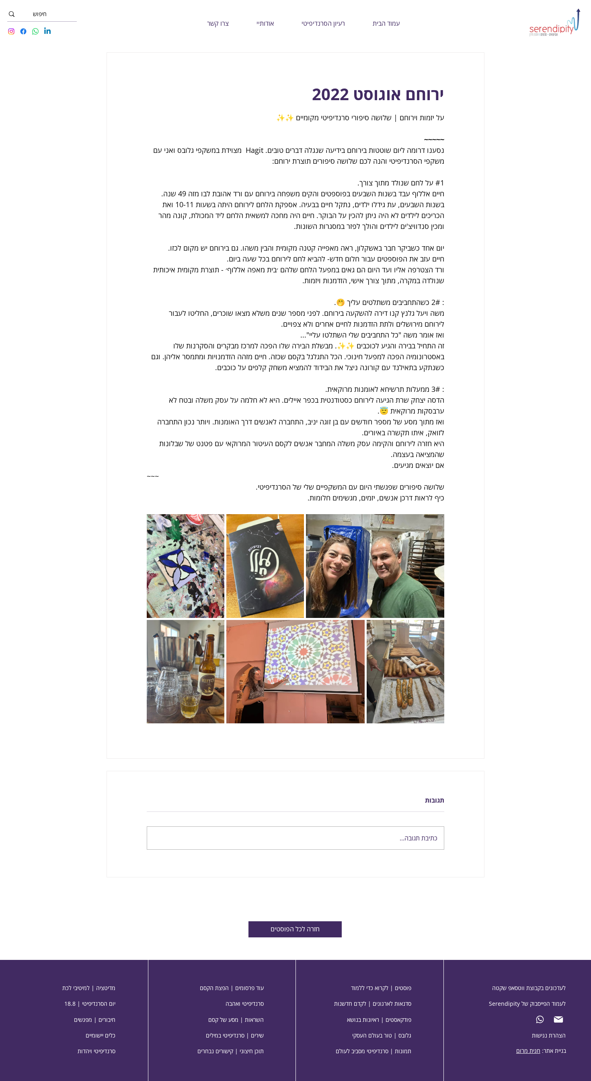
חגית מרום (528, 1050)
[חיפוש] (11, 14)
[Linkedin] (47, 31)
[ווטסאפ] (542, 1019)
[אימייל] (559, 1019)
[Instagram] (11, 31)
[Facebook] (23, 31)
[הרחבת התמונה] (375, 566)
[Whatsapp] (35, 31)
